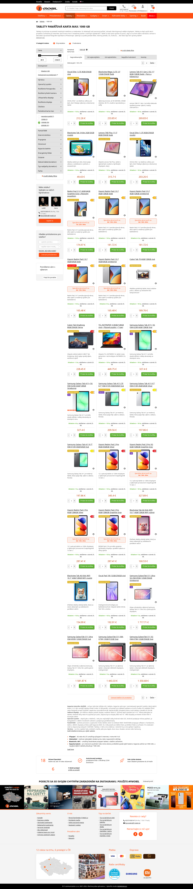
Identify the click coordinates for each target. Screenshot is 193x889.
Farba (40, 171)
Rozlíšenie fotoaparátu (46, 89)
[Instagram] (141, 834)
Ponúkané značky (74, 820)
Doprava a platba (43, 820)
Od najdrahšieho (110, 57)
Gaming (133, 15)
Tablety (69, 15)
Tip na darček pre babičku (106, 821)
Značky (67, 2)
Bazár (143, 15)
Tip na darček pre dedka (106, 826)
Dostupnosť (42, 66)
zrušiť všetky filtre (50, 176)
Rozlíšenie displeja (45, 102)
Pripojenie (42, 140)
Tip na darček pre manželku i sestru (106, 830)
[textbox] (50, 242)
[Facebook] (135, 834)
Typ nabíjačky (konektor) (47, 166)
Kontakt (74, 2)
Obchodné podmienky (44, 823)
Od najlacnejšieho (93, 57)
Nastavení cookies (75, 825)
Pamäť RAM (42, 131)
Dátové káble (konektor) (47, 162)
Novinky (143, 57)
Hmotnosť (42, 144)
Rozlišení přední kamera (47, 93)
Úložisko (41, 107)
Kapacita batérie (44, 148)
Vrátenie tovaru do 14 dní (45, 832)
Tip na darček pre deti (107, 818)
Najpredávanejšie (76, 57)
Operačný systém (44, 84)
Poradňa (39, 2)
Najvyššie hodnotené (129, 57)
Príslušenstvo (56, 15)
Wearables (81, 15)
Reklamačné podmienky (45, 825)
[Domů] (37, 22)
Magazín (47, 2)
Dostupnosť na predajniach (47, 75)
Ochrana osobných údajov (46, 835)
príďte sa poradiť (74, 770)
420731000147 (50, 213)
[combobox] (50, 242)
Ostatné (41, 157)
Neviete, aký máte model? (47, 251)
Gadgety (94, 15)
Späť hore (70, 749)
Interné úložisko (44, 135)
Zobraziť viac (40, 38)
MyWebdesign (122, 886)
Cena (40, 50)
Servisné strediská (43, 827)
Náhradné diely (118, 15)
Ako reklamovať (42, 830)
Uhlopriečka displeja (46, 98)
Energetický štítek (45, 153)
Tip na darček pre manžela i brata (106, 835)
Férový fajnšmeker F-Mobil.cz (78, 818)
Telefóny (41, 15)
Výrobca (41, 80)
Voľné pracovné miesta (76, 823)
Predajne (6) (57, 2)
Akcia (151, 15)
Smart (105, 15)
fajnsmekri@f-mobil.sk (48, 216)
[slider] (39, 56)
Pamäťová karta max (46, 111)
